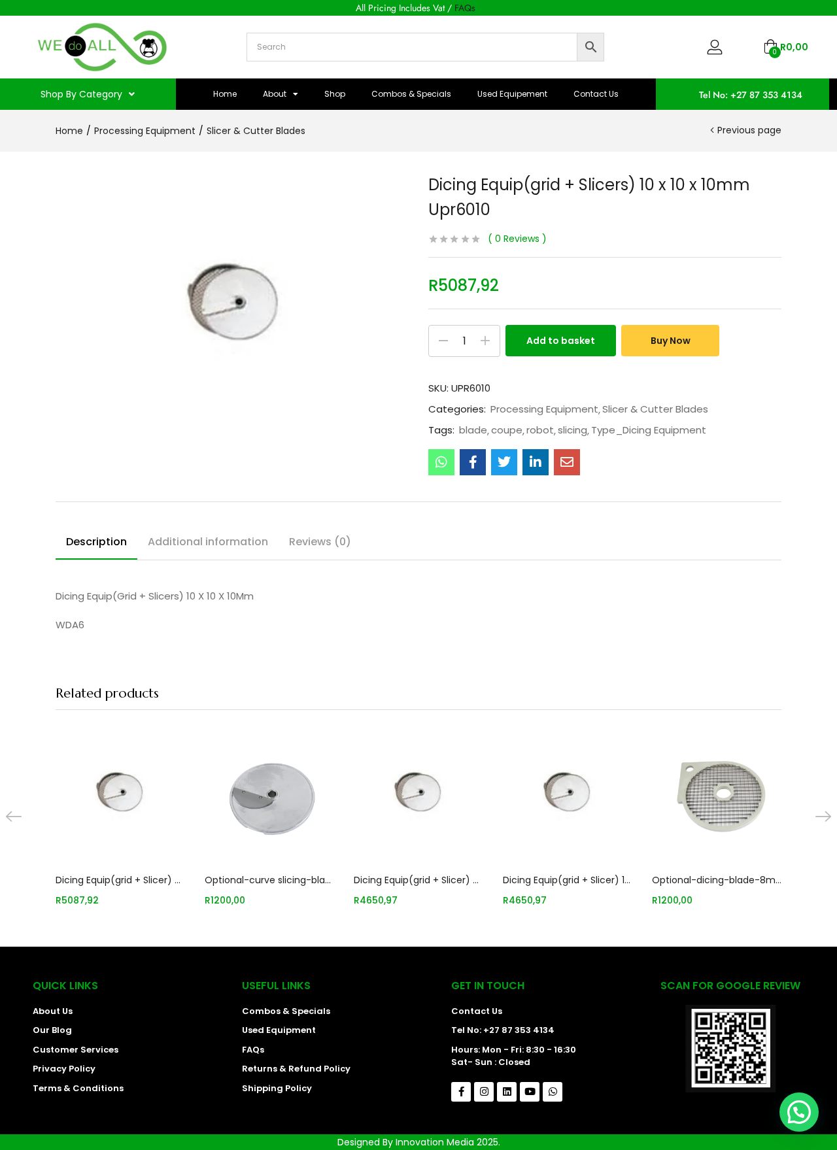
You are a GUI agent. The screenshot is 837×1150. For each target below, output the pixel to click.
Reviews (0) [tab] (320, 541)
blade (473, 430)
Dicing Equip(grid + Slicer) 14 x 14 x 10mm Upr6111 (567, 880)
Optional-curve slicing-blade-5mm (269, 880)
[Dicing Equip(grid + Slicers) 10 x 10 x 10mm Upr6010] (441, 462)
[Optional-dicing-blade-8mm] (716, 794)
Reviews (517, 238)
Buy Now (671, 340)
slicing (572, 430)
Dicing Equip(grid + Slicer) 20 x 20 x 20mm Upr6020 (418, 880)
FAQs (464, 7)
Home (225, 93)
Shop (334, 93)
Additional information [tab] (208, 541)
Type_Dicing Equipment (648, 430)
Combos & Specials (411, 93)
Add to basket (560, 340)
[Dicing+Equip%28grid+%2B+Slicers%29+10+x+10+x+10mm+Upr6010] (504, 462)
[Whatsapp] (552, 1092)
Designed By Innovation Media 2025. (418, 1142)
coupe (506, 430)
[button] (785, 47)
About (274, 93)
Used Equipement (512, 93)
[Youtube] (529, 1092)
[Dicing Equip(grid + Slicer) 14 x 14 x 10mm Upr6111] (567, 794)
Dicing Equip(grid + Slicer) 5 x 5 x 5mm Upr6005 (120, 880)
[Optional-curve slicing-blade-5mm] (269, 794)
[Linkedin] (507, 1092)
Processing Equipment (145, 130)
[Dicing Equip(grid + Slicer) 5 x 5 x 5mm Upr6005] (120, 794)
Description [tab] (96, 541)
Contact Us (596, 93)
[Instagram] (484, 1092)
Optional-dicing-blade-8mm (716, 880)
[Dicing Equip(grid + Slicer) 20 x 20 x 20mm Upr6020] (418, 794)
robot (540, 430)
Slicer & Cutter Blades (256, 130)
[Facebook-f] (461, 1092)
